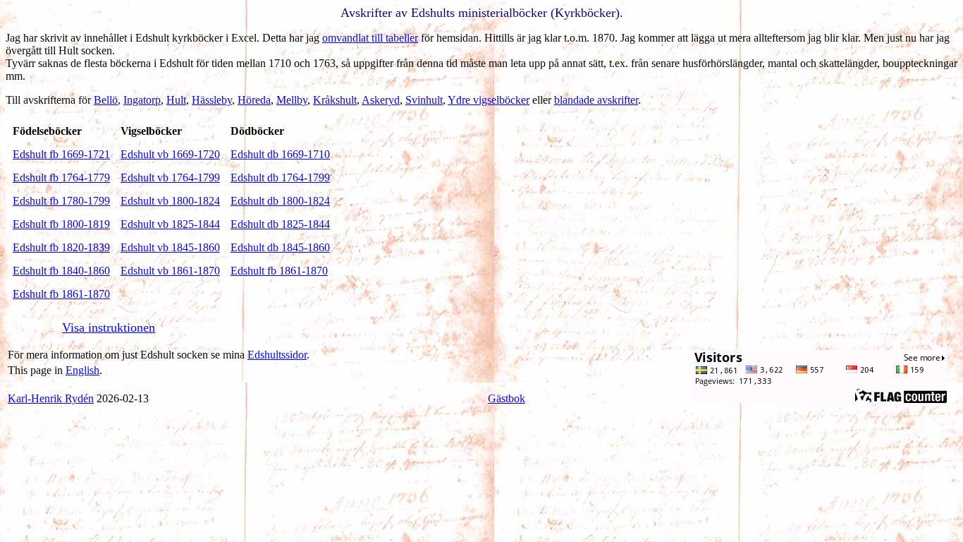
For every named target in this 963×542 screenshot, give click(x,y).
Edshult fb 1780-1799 (61, 201)
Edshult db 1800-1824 (280, 201)
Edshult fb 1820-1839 (61, 247)
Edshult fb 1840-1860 (61, 271)
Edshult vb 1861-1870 (170, 271)
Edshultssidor (277, 355)
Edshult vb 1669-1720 (170, 154)
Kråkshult (335, 100)
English (82, 370)
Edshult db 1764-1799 (280, 177)
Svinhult (424, 100)
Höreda (254, 100)
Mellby (291, 100)
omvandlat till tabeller (370, 38)
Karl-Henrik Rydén (51, 398)
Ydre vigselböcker (488, 100)
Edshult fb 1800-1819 (61, 224)
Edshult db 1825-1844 (280, 224)
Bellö (106, 100)
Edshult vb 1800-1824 (170, 201)
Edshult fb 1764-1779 (61, 177)
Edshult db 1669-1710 (280, 154)
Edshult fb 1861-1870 (279, 271)
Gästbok (506, 398)
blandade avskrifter (596, 100)
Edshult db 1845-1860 (280, 247)
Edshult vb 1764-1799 (170, 177)
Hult (176, 100)
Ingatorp (142, 100)
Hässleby (212, 100)
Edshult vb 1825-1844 (170, 224)
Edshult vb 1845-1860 (170, 247)
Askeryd (381, 100)
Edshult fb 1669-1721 (61, 154)
